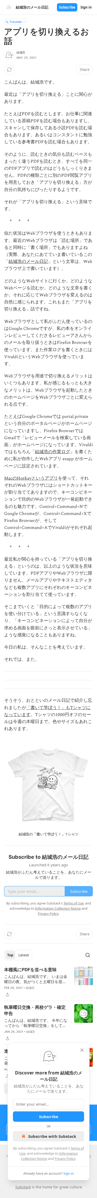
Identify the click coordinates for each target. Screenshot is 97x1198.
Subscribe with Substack (52, 1136)
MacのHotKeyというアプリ (31, 478)
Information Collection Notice (58, 908)
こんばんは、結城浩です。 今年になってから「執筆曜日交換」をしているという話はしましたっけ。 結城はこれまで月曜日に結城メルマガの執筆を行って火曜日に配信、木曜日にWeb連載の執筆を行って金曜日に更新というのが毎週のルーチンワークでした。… (35, 1023)
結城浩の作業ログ (52, 451)
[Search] (88, 955)
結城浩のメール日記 (28, 261)
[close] (82, 1050)
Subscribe (67, 7)
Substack (23, 1187)
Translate (16, 22)
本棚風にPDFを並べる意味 (30, 969)
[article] (48, 982)
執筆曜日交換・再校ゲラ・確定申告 (35, 1010)
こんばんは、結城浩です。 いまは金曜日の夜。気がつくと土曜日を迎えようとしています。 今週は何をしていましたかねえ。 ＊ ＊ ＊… (35, 979)
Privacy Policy (65, 1158)
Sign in (86, 7)
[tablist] (18, 955)
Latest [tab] (23, 955)
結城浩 (21, 52)
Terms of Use (74, 903)
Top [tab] (10, 955)
